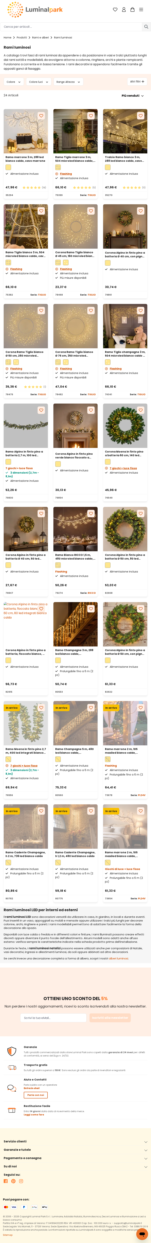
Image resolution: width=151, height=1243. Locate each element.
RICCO (92, 593)
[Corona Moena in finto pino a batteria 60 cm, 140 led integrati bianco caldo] (125, 426)
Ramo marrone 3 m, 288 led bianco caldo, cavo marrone (25, 159)
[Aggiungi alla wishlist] (41, 115)
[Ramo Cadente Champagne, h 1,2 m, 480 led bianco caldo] (75, 826)
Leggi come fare (34, 1114)
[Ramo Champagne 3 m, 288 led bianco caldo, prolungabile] (75, 624)
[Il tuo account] (123, 9)
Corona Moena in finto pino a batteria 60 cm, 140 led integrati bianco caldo (124, 453)
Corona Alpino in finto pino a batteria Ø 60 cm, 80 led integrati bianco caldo (125, 556)
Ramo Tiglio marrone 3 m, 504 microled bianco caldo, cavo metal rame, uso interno (74, 159)
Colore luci (36, 82)
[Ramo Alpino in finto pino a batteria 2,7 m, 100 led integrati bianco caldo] (26, 426)
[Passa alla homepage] (35, 9)
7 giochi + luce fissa (123, 468)
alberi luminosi (118, 958)
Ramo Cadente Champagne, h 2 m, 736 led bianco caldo (26, 854)
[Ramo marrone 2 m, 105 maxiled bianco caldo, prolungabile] (125, 723)
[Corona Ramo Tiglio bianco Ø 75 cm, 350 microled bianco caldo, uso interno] (75, 326)
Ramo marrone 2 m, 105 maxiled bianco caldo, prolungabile (121, 751)
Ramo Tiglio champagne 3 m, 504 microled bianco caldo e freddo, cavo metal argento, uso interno (125, 354)
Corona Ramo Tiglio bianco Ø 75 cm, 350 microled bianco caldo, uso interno (74, 354)
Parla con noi (35, 1095)
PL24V (141, 795)
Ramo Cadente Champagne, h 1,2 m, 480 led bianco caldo (75, 854)
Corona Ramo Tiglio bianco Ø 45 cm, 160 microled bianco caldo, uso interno (75, 254)
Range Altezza (66, 82)
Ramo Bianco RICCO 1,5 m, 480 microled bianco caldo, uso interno (74, 556)
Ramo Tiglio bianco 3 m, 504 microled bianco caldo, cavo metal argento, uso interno (25, 254)
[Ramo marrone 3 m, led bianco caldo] (26, 131)
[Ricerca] (146, 26)
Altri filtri (135, 81)
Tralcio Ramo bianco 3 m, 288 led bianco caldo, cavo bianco (123, 159)
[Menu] (142, 9)
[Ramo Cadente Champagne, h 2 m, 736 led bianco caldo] (26, 826)
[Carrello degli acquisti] (132, 9)
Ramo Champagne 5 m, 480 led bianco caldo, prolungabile (74, 751)
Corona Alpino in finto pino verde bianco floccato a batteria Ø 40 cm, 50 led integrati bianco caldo (74, 455)
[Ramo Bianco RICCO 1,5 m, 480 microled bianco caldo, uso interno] (75, 529)
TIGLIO (92, 195)
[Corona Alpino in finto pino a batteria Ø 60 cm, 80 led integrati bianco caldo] (125, 529)
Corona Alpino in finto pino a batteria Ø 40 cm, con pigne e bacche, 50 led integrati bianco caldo (125, 254)
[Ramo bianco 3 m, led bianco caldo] (125, 131)
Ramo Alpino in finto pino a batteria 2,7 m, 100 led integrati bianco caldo (24, 453)
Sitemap (8, 1235)
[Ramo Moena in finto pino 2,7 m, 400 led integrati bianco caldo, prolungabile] (26, 723)
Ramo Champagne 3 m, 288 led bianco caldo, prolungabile (74, 652)
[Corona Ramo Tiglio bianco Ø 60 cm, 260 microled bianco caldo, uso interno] (26, 326)
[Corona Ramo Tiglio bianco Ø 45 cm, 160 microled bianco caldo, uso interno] (75, 226)
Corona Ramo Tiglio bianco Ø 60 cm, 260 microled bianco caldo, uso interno (24, 354)
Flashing (66, 174)
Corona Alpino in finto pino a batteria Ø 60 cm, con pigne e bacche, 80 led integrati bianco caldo (125, 652)
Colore (11, 82)
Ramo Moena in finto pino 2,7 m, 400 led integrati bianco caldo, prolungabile (26, 751)
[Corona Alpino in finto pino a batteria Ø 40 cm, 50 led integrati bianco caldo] (125, 226)
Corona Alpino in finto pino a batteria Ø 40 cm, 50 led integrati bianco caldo (25, 556)
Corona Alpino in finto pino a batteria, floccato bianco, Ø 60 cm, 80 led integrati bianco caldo (25, 652)
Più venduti (130, 96)
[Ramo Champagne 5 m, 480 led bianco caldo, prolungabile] (75, 723)
